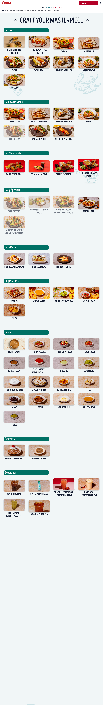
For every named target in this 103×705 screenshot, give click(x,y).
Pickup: (42, 7)
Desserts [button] (50, 11)
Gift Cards (64, 3)
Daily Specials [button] (27, 11)
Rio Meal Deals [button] (19, 11)
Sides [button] (46, 11)
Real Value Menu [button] (11, 11)
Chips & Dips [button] (40, 11)
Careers (72, 3)
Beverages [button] (56, 11)
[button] (88, 3)
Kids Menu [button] (34, 11)
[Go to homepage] (6, 3)
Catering (43, 3)
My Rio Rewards (53, 3)
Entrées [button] (4, 11)
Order (36, 3)
